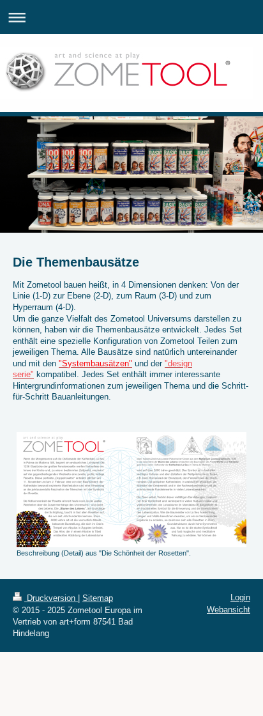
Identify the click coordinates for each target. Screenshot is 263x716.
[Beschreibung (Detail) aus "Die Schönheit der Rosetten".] (131, 489)
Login (240, 597)
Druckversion (51, 598)
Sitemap (97, 598)
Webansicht (228, 609)
